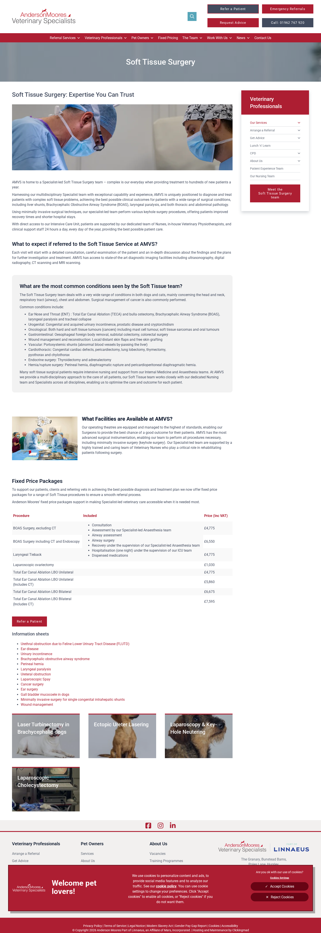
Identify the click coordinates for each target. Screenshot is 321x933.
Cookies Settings (279, 877)
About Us (88, 861)
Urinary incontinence (36, 654)
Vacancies (158, 854)
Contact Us (262, 38)
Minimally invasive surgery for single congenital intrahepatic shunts (73, 699)
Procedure (21, 516)
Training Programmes (166, 861)
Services (87, 854)
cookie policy (166, 886)
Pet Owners (140, 38)
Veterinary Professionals (103, 38)
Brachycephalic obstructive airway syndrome (55, 659)
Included (90, 516)
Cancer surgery (33, 684)
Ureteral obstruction (36, 674)
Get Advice (20, 861)
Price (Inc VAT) (216, 516)
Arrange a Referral (26, 854)
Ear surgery (29, 689)
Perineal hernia (32, 664)
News (241, 38)
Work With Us (217, 38)
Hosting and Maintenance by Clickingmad (221, 930)
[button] (192, 16)
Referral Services (63, 38)
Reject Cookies (282, 897)
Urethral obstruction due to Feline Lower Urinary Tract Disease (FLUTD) (76, 644)
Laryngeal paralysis (36, 669)
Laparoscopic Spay (35, 679)
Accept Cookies (282, 886)
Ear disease (29, 649)
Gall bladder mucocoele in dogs (45, 694)
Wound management (37, 704)
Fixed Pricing (168, 38)
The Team (190, 38)
